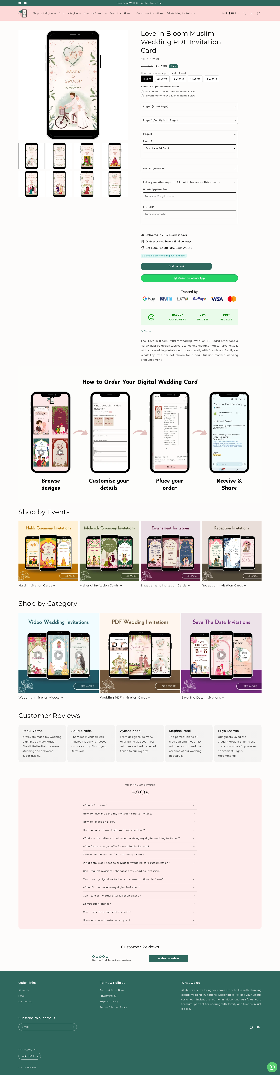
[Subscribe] (73, 1027)
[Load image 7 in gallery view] (87, 184)
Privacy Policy (108, 996)
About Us (23, 990)
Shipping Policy (109, 1001)
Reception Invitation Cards (222, 585)
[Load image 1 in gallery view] (31, 156)
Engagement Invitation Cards (163, 585)
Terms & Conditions (112, 990)
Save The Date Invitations (201, 697)
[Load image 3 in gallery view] (87, 156)
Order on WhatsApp (191, 278)
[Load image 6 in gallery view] (59, 184)
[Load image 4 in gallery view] (115, 156)
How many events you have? (163, 73)
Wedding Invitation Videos (39, 697)
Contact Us (25, 1001)
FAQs (21, 996)
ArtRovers (32, 1067)
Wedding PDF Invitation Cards (123, 697)
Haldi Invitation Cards (35, 585)
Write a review (168, 958)
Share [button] (147, 331)
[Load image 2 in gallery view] (59, 156)
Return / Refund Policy (113, 1007)
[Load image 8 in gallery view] (115, 184)
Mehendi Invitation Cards (99, 585)
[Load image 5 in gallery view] (31, 184)
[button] (44, 13)
